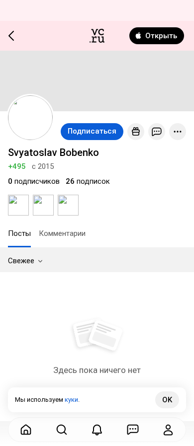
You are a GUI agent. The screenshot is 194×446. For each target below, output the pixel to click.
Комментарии (62, 233)
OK (167, 399)
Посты (19, 233)
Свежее (21, 260)
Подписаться (92, 131)
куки (71, 399)
